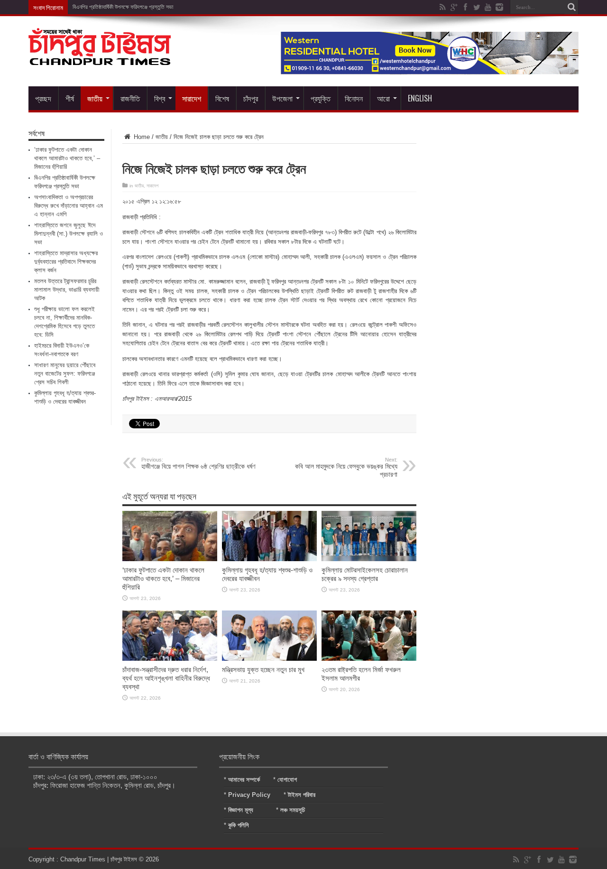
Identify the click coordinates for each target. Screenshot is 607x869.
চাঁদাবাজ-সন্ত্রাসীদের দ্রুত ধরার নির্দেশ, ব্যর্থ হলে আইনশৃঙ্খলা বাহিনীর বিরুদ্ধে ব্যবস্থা (166, 678)
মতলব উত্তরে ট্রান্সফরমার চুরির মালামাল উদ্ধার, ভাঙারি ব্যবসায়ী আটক (66, 289)
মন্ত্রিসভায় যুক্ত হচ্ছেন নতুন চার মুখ (263, 670)
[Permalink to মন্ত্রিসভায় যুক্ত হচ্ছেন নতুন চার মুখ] (269, 658)
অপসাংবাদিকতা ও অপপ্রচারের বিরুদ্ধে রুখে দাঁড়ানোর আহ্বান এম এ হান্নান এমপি (68, 206)
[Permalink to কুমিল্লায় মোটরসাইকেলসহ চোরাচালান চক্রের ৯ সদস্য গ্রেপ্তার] (369, 559)
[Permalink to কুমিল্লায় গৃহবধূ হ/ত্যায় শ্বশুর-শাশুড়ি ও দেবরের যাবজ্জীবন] (269, 559)
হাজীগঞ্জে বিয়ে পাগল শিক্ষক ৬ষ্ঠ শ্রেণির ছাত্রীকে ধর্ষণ (198, 463)
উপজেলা (282, 98)
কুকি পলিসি (238, 825)
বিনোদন (354, 98)
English (420, 98)
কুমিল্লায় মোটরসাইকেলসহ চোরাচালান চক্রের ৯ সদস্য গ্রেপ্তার (365, 574)
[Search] (571, 7)
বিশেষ (222, 98)
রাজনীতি (130, 98)
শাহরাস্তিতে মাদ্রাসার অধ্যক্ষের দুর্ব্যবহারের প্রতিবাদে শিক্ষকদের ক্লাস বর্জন (66, 262)
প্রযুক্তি (321, 98)
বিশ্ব (159, 98)
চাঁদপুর (250, 98)
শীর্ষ (69, 98)
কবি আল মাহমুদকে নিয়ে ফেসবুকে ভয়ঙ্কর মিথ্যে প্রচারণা (346, 467)
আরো (383, 98)
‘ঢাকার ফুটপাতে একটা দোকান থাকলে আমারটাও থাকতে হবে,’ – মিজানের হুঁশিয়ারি (163, 578)
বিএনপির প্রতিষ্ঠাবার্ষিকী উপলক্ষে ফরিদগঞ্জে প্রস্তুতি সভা (123, 7)
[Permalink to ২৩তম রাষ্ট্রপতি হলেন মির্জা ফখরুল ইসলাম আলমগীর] (369, 658)
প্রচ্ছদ (43, 98)
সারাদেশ (191, 98)
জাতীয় (94, 98)
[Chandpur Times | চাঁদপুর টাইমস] (99, 57)
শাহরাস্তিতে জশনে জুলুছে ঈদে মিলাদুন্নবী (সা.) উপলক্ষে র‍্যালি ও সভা (68, 234)
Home (141, 136)
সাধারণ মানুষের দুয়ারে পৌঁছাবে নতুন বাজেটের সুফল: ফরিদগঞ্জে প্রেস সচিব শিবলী (64, 373)
